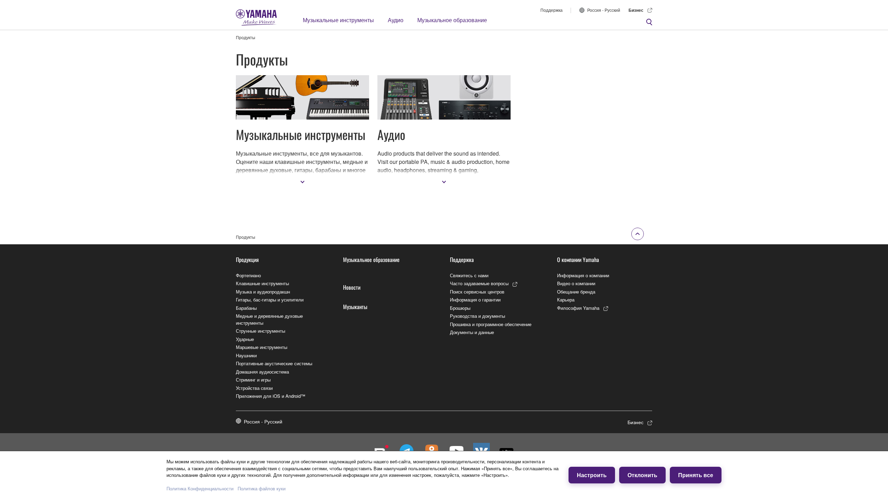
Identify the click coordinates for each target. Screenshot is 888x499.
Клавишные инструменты (262, 283)
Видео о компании (576, 283)
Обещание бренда (576, 291)
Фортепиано (248, 275)
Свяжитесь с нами (469, 275)
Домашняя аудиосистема (262, 371)
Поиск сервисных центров (477, 291)
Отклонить (642, 475)
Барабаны (246, 308)
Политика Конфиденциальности (199, 488)
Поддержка (551, 10)
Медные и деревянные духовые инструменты (269, 319)
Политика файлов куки (261, 488)
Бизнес (636, 10)
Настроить (592, 475)
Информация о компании (583, 275)
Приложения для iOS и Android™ (270, 396)
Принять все (695, 475)
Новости (351, 287)
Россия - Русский (603, 10)
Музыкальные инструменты (338, 20)
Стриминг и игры (253, 379)
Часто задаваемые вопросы (479, 283)
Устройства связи (254, 388)
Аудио (395, 20)
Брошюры (460, 308)
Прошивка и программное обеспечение (490, 324)
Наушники (246, 355)
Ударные (245, 339)
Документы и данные (472, 332)
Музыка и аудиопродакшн (263, 291)
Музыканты (355, 307)
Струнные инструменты (260, 330)
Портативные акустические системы (274, 363)
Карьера (565, 299)
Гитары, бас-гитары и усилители (270, 299)
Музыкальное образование (452, 20)
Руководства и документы (477, 316)
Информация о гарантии (475, 299)
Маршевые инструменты (261, 347)
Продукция (247, 259)
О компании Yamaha (578, 259)
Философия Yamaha (578, 308)
